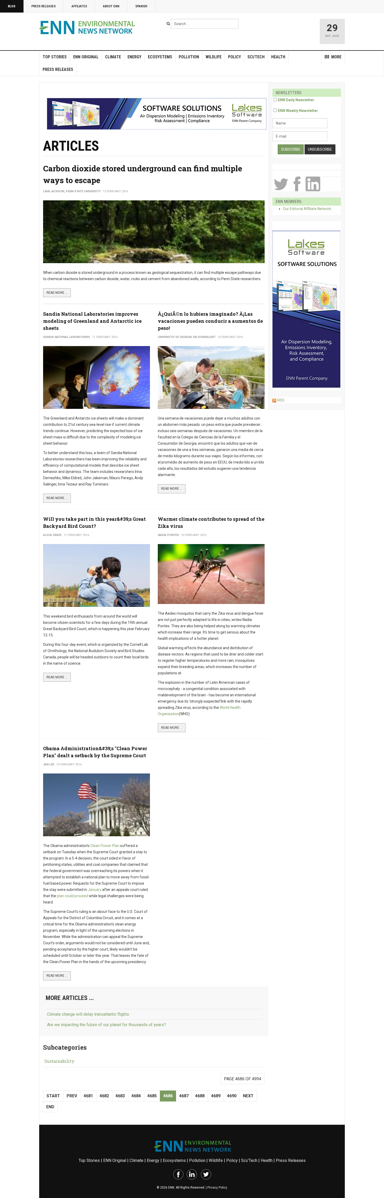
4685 (152, 1095)
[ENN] (88, 27)
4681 (88, 1095)
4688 (200, 1095)
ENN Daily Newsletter (296, 100)
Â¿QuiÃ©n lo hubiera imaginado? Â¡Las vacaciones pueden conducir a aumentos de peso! (210, 321)
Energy (134, 56)
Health (278, 56)
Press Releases (43, 6)
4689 (215, 1095)
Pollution (189, 56)
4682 (104, 1095)
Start (53, 1095)
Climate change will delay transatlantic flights (88, 1014)
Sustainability (59, 1061)
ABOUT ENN (111, 6)
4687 (184, 1095)
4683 (120, 1095)
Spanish (141, 6)
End (50, 1106)
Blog (11, 6)
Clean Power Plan (104, 846)
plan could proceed (72, 896)
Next (248, 1095)
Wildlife (214, 56)
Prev (72, 1095)
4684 (136, 1095)
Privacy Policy (217, 1187)
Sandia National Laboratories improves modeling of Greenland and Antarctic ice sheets (92, 321)
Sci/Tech (256, 56)
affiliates (79, 6)
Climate (113, 56)
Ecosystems (160, 56)
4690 (231, 1095)
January (94, 890)
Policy (234, 56)
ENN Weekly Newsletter (298, 111)
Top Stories (55, 56)
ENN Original (85, 56)
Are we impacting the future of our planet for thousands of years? (106, 1024)
